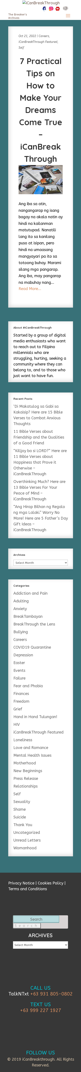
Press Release (25, 778)
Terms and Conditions (27, 889)
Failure (19, 678)
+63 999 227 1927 (40, 1010)
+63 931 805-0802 (51, 994)
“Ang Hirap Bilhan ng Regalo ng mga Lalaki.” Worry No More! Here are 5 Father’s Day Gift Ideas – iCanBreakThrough (40, 518)
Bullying (20, 632)
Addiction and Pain (30, 593)
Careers (44, 36)
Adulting (21, 601)
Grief (17, 709)
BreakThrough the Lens (34, 624)
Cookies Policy (50, 883)
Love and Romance (30, 747)
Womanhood (25, 848)
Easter (19, 662)
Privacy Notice (21, 883)
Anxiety (20, 608)
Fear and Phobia (28, 686)
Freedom (21, 701)
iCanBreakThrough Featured (38, 42)
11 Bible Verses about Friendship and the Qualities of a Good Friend (38, 437)
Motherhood (24, 763)
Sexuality (21, 801)
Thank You (22, 824)
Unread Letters (27, 840)
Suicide (19, 817)
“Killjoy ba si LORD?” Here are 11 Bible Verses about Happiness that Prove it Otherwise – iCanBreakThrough (40, 462)
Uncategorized (26, 832)
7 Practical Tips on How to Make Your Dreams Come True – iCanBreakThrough (40, 110)
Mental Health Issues (32, 755)
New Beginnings (27, 770)
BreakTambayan (28, 616)
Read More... (30, 288)
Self (21, 48)
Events (19, 670)
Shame (19, 809)
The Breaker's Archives (17, 16)
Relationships (25, 786)
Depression (23, 655)
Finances (21, 693)
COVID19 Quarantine (32, 647)
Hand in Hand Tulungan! (35, 716)
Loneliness (22, 740)
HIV (16, 724)
